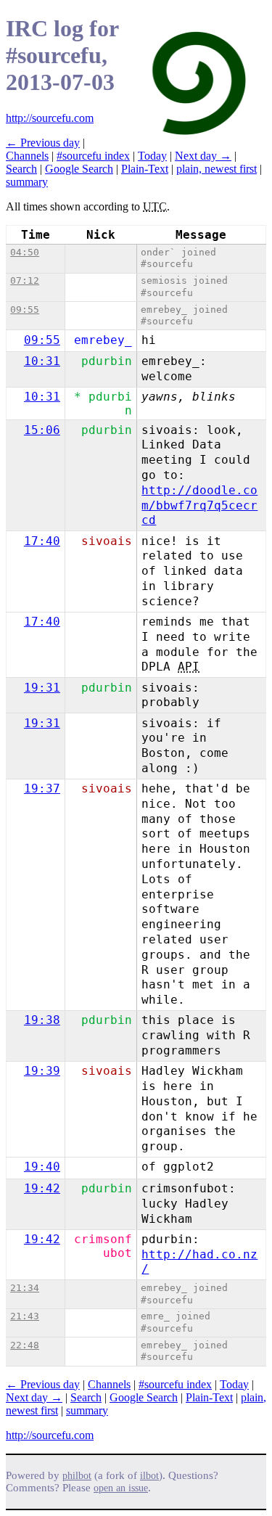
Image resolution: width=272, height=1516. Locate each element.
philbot (76, 1475)
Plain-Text (144, 169)
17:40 (42, 541)
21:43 (24, 1316)
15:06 (42, 430)
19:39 (42, 1071)
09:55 (24, 309)
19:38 (42, 1020)
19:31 (42, 688)
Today (152, 155)
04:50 (24, 252)
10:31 (42, 361)
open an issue (121, 1488)
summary (27, 182)
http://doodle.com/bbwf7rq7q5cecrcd (199, 505)
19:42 (42, 1188)
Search (21, 169)
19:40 (42, 1166)
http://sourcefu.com (50, 118)
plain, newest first (216, 169)
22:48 (24, 1345)
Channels (27, 155)
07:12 (24, 280)
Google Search (79, 169)
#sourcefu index (93, 155)
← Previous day (43, 142)
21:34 (24, 1287)
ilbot (149, 1475)
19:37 (42, 788)
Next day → (203, 155)
